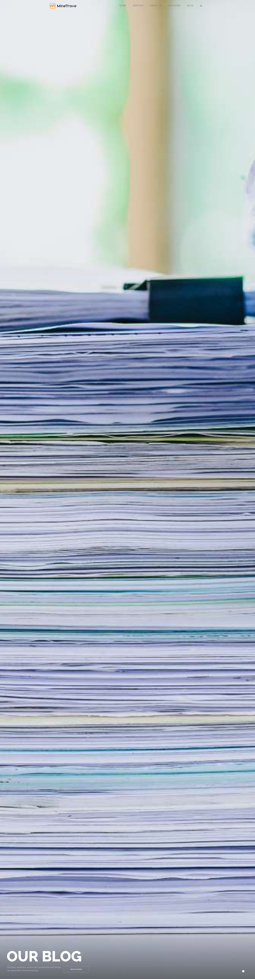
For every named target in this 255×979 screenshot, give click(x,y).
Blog (190, 5)
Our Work (174, 5)
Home (123, 5)
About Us (156, 5)
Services (138, 5)
